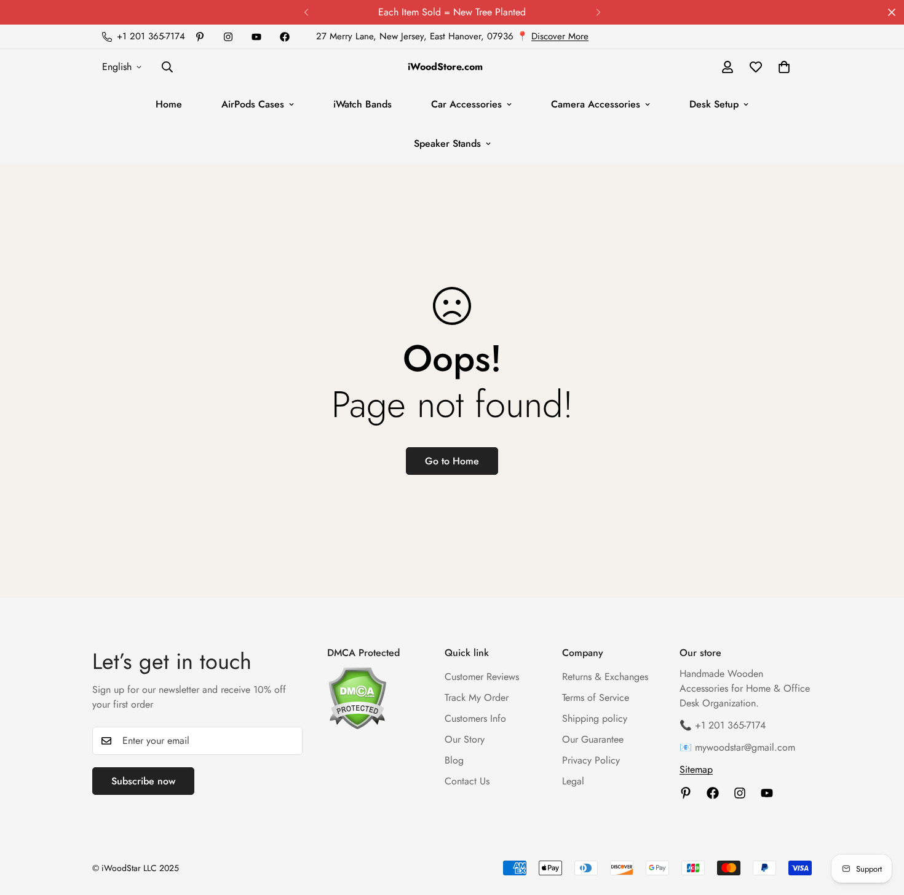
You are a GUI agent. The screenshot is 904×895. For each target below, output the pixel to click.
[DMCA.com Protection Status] (373, 698)
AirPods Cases (252, 104)
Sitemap (696, 769)
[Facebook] (285, 37)
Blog (454, 760)
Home (169, 104)
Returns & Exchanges (605, 677)
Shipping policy (594, 718)
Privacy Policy (591, 760)
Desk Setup (714, 104)
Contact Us (467, 781)
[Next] (598, 12)
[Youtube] (256, 37)
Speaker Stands (447, 143)
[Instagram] (228, 37)
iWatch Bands (362, 104)
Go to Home (452, 461)
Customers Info (475, 718)
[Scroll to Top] (880, 828)
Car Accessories (466, 104)
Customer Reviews (482, 677)
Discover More (560, 36)
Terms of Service (595, 697)
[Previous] (306, 12)
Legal (573, 781)
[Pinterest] (200, 37)
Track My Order (477, 697)
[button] (784, 67)
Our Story (465, 739)
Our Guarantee (593, 739)
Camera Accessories (595, 104)
